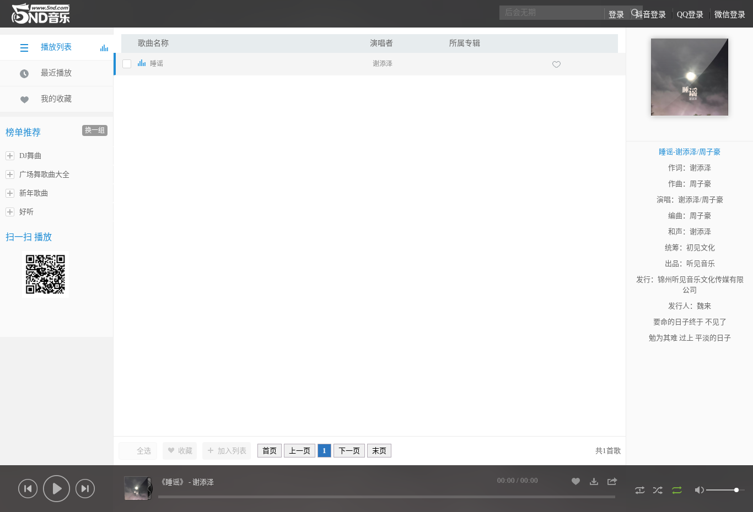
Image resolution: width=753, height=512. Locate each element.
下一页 (349, 450)
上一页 (299, 450)
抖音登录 (650, 14)
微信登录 (729, 14)
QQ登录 (690, 14)
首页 (269, 450)
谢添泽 (382, 64)
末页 (379, 450)
